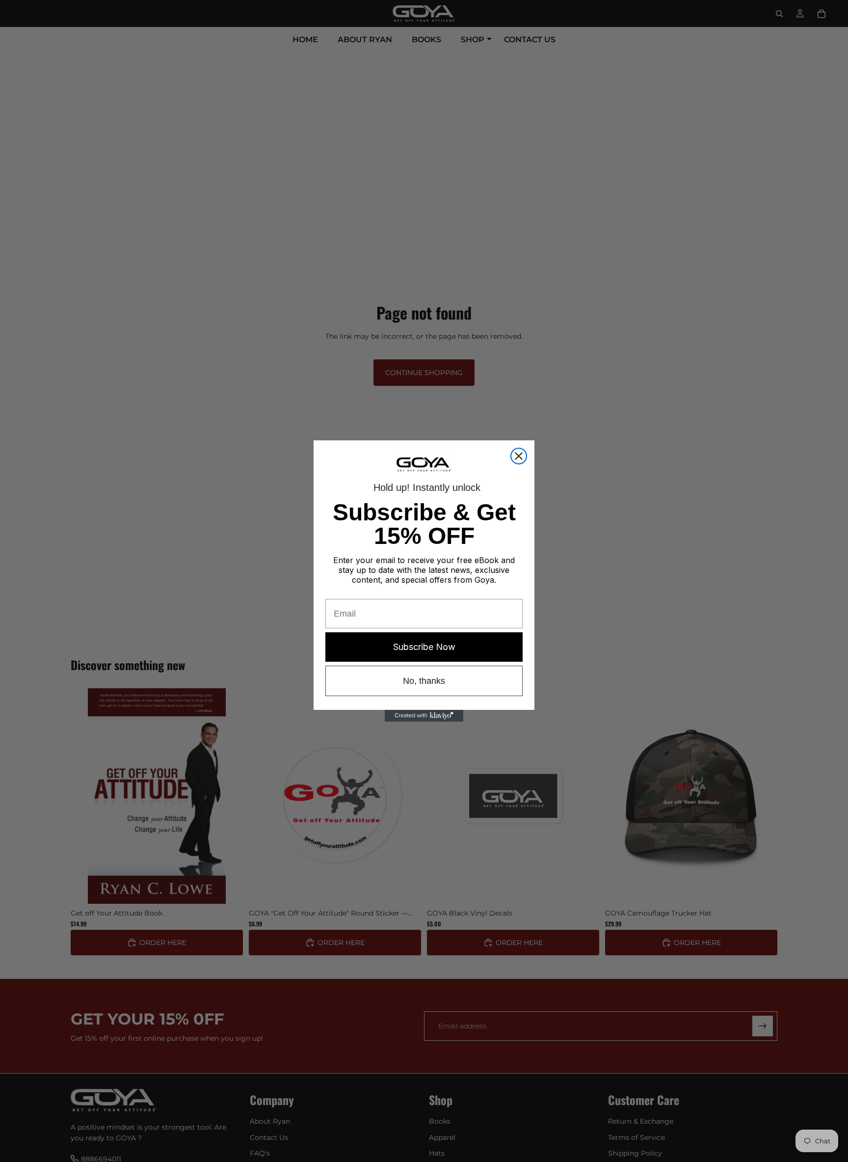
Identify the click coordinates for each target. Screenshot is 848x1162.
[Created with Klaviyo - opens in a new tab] (424, 716)
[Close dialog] (519, 456)
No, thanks (424, 681)
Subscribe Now (424, 647)
